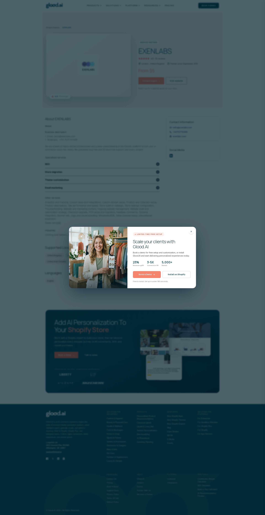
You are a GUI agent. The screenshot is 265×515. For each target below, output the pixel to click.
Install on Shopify (176, 274)
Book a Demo (145, 274)
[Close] (191, 231)
